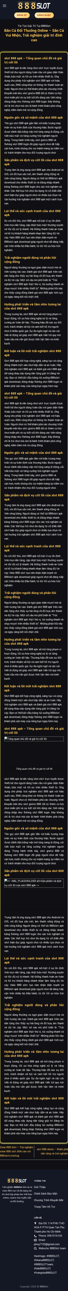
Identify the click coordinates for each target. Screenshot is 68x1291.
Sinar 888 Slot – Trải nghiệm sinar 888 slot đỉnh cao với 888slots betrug (16, 1151)
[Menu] (4, 6)
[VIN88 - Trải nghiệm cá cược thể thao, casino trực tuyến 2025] (34, 6)
